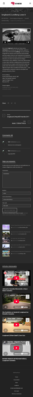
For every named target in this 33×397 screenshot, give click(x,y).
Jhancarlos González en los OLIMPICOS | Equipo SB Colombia (20, 245)
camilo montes (15, 227)
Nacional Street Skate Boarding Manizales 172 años (20, 232)
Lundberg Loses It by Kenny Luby (10, 87)
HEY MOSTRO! (5, 18)
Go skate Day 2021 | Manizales (18, 238)
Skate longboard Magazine (16, 18)
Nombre (4, 190)
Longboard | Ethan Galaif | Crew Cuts (13, 335)
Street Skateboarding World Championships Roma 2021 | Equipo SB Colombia (20, 251)
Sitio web (4, 203)
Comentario (5, 170)
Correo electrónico (7, 196)
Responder (18, 141)
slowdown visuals (6, 89)
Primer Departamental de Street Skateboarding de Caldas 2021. (20, 225)
